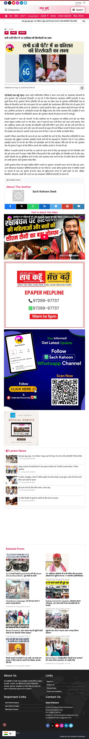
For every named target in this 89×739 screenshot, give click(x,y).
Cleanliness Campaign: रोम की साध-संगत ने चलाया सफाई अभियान (22, 602)
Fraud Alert (33, 16)
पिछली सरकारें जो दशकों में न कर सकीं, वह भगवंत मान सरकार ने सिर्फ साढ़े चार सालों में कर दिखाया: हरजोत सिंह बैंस (23, 660)
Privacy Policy (51, 688)
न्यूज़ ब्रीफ (22, 33)
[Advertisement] (44, 527)
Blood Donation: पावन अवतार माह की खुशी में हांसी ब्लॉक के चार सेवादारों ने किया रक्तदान (24, 632)
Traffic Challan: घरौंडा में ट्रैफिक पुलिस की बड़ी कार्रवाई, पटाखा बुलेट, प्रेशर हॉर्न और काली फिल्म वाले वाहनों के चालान (50, 478)
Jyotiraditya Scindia (13, 180)
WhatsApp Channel (11, 709)
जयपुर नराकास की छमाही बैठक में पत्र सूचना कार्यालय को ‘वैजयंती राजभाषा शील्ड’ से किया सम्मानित (48, 468)
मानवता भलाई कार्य (64, 16)
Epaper (79, 10)
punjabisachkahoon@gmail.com (59, 718)
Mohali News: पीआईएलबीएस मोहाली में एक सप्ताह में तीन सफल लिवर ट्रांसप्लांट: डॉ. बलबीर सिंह (64, 659)
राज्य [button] (22, 16)
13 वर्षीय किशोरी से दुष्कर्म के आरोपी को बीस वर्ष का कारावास (38, 498)
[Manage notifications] (4, 725)
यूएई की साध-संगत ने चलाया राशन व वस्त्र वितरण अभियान (62, 632)
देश (11, 16)
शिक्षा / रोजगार (78, 16)
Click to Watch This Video (44, 212)
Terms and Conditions (54, 691)
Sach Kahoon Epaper (12, 702)
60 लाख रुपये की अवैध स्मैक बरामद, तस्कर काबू (34, 488)
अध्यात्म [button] (43, 16)
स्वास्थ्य (53, 16)
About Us (50, 681)
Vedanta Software (77, 737)
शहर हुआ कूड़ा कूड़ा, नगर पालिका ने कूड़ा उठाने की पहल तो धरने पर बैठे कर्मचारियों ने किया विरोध (34, 21)
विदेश (16, 16)
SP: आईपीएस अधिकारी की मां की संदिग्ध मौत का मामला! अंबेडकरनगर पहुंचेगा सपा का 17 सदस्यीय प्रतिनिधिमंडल (64, 575)
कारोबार (11, 29)
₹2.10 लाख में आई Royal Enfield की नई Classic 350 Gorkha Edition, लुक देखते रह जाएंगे (23, 575)
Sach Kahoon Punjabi (12, 706)
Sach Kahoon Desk (44, 191)
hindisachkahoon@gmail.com (66, 715)
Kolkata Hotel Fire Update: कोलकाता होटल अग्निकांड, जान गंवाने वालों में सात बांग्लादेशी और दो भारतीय (63, 603)
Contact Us (50, 685)
